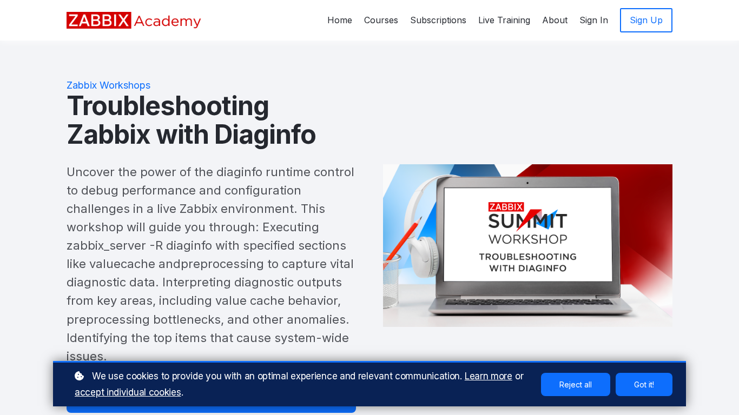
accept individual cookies (128, 392)
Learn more (488, 376)
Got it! (644, 384)
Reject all (575, 384)
